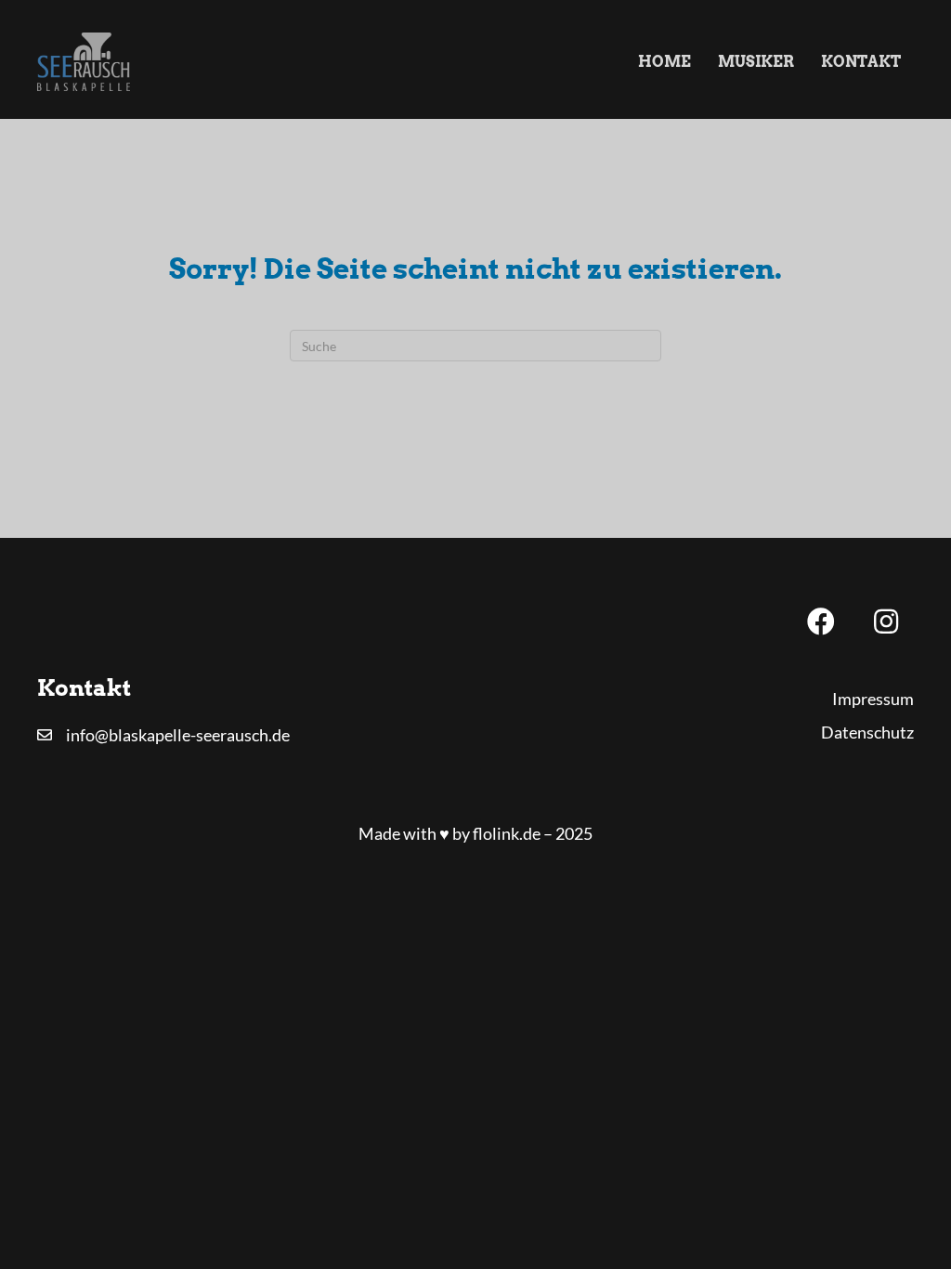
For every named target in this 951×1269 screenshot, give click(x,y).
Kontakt (861, 62)
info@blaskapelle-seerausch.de (178, 735)
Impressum (873, 698)
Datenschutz (867, 732)
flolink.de (507, 833)
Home (664, 62)
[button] (821, 621)
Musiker (756, 62)
